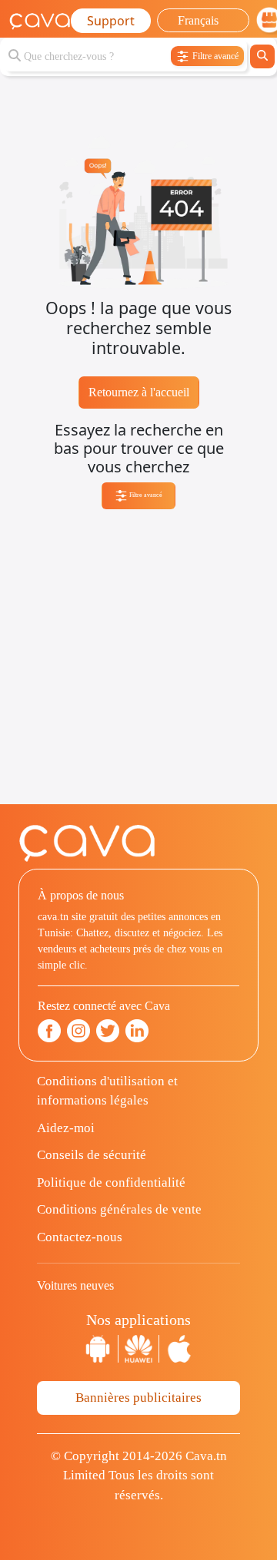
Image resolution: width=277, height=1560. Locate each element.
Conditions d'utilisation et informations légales (107, 1091)
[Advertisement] (138, 666)
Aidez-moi (66, 1128)
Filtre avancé (145, 495)
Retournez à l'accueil (138, 392)
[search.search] (262, 56)
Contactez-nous (79, 1237)
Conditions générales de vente (119, 1209)
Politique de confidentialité (111, 1182)
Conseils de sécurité (91, 1155)
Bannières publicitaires (138, 1397)
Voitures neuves (75, 1285)
